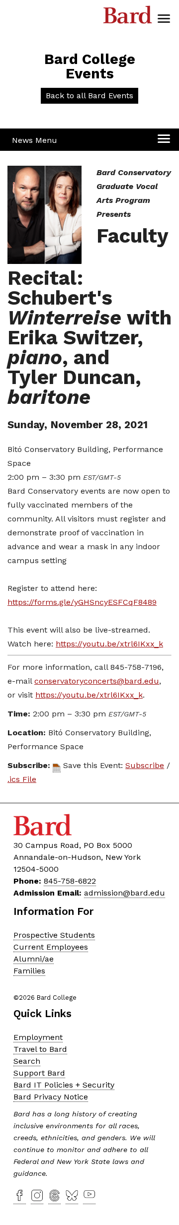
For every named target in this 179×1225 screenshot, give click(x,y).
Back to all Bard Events (89, 95)
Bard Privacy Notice (50, 1096)
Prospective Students (54, 935)
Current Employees (50, 947)
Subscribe (144, 765)
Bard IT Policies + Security (63, 1085)
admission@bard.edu (124, 893)
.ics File (21, 779)
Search (26, 1061)
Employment (38, 1037)
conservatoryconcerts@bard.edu (96, 681)
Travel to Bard (40, 1049)
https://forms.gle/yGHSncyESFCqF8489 (82, 602)
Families (29, 970)
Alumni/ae (33, 959)
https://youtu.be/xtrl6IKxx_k (109, 643)
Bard (128, 17)
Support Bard (39, 1073)
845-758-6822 (70, 881)
